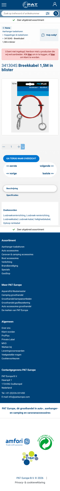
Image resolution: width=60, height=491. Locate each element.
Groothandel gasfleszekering (16, 302)
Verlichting (7, 262)
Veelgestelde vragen (11, 354)
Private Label (8, 339)
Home (7, 28)
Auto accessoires (10, 250)
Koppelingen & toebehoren (16, 35)
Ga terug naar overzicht (21, 158)
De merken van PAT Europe (15, 310)
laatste (46, 173)
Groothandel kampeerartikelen (17, 299)
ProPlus (5, 335)
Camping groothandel (12, 295)
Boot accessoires (10, 258)
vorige (13, 173)
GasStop (6, 273)
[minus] (4, 146)
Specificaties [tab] (12, 195)
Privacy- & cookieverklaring (30, 482)
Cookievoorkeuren (11, 358)
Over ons (6, 328)
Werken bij (7, 347)
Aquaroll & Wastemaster (14, 291)
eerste (13, 165)
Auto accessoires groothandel (16, 306)
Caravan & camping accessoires (17, 254)
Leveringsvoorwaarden (13, 351)
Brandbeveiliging (10, 265)
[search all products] (55, 13)
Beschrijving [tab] (12, 188)
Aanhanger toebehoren (12, 31)
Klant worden (8, 331)
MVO (4, 343)
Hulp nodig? (51, 35)
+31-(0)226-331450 (15, 393)
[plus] (19, 146)
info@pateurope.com (19, 397)
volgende (45, 165)
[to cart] (23, 146)
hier (30, 54)
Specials (6, 269)
